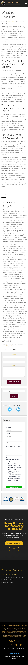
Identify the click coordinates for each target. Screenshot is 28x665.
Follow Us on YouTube (20, 644)
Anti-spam (21, 656)
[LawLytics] (14, 652)
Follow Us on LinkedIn (7, 644)
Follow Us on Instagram (16, 644)
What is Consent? (9, 14)
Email (14, 359)
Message (14, 365)
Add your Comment (11, 346)
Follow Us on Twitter (11, 644)
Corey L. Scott (10, 21)
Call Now (14, 549)
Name (14, 354)
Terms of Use (7, 656)
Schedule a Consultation (14, 543)
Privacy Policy (15, 656)
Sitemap (14, 658)
